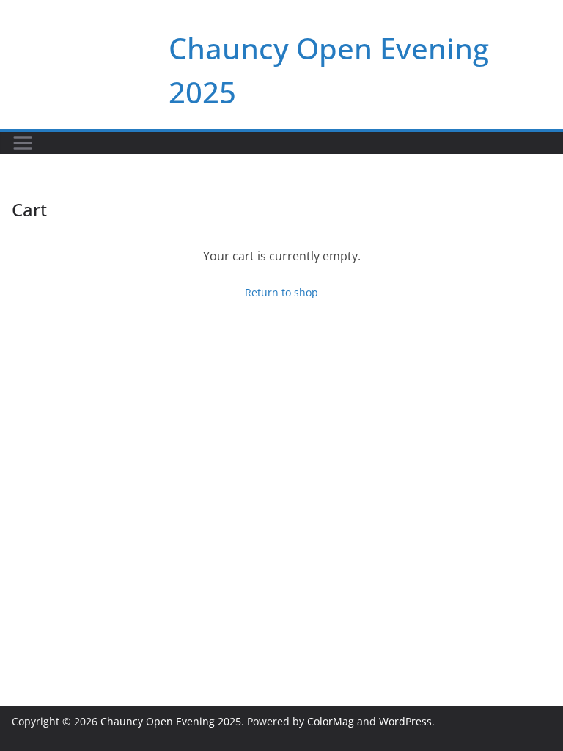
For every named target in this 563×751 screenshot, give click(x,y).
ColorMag (330, 721)
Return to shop (281, 292)
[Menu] (23, 143)
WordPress (405, 721)
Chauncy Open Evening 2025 (170, 721)
